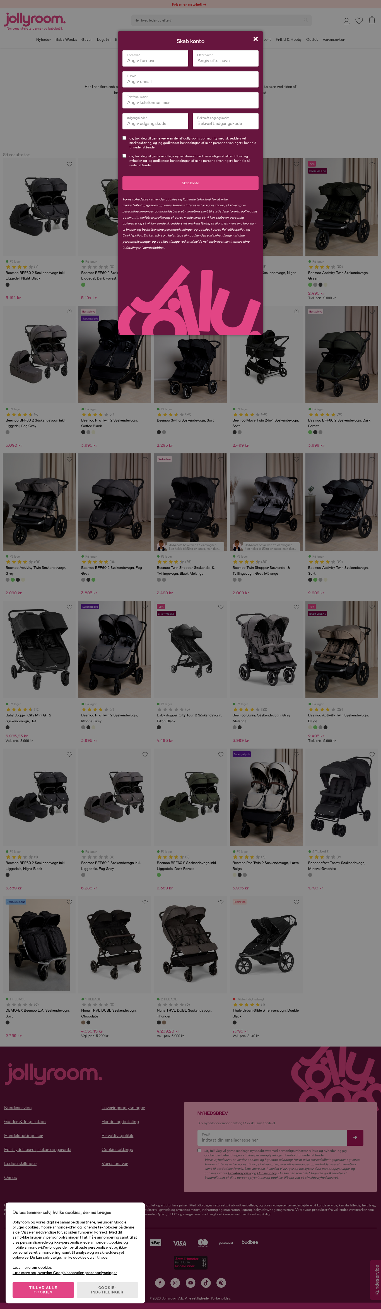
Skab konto (190, 183)
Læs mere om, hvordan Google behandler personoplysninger (65, 1272)
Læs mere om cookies (32, 1267)
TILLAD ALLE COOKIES (43, 1290)
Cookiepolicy (132, 235)
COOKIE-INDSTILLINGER (107, 1290)
